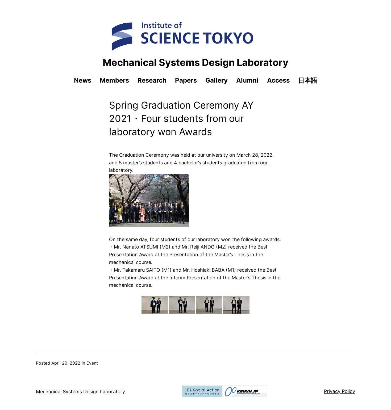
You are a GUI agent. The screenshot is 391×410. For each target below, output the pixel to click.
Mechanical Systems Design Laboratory (195, 62)
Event (92, 363)
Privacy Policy (339, 391)
